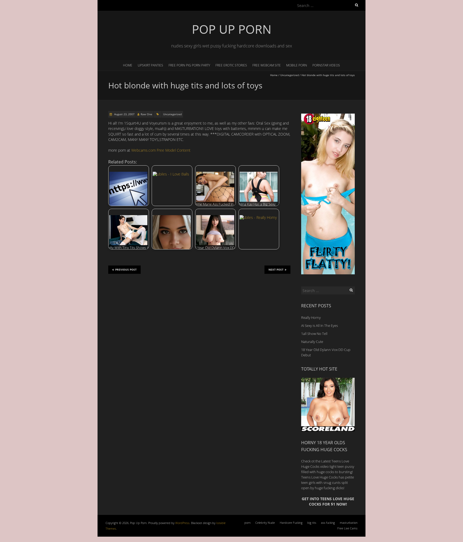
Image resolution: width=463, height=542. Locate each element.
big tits (311, 523)
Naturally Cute (312, 341)
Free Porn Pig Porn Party (189, 65)
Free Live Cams (347, 528)
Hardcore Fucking (291, 523)
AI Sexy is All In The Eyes (319, 325)
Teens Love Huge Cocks (319, 477)
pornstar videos (326, 65)
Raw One (146, 114)
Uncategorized (289, 75)
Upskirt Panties (150, 65)
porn (247, 523)
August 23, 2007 (124, 114)
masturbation (348, 523)
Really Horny (311, 317)
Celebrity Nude (265, 523)
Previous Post (126, 269)
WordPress (182, 523)
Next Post (275, 269)
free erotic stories (231, 65)
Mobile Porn (296, 65)
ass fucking (328, 523)
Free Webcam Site (266, 65)
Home (127, 65)
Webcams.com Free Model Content (161, 150)
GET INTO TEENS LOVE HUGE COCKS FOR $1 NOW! (328, 501)
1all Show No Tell (314, 333)
